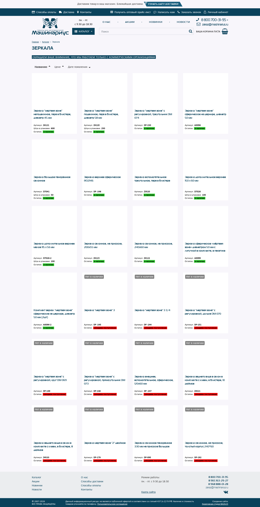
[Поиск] (190, 31)
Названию (41, 66)
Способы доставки (92, 481)
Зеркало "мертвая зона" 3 (99, 310)
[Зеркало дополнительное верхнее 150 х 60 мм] (205, 157)
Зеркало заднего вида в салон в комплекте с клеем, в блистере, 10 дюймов (205, 380)
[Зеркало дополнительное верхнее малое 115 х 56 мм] (54, 224)
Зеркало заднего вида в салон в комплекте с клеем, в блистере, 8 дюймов (53, 446)
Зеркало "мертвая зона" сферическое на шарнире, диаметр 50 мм (205, 114)
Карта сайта (148, 492)
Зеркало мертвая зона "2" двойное (105, 443)
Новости (183, 22)
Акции (130, 22)
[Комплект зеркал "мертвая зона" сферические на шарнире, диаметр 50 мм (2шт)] (54, 290)
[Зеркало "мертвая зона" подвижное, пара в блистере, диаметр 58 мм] (105, 91)
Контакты (86, 489)
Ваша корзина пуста (208, 31)
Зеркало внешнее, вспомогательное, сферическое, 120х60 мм (154, 380)
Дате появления (77, 66)
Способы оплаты (91, 485)
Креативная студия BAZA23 (215, 503)
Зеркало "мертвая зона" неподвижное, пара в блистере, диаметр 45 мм (52, 114)
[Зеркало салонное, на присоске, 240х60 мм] (155, 224)
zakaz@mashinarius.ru (215, 24)
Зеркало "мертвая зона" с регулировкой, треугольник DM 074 (153, 114)
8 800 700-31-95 (213, 20)
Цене (57, 66)
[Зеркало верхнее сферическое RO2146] (105, 157)
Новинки (155, 22)
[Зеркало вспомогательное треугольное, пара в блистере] (155, 157)
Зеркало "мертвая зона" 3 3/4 (152, 310)
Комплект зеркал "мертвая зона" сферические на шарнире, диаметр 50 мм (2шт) (54, 314)
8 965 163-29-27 (218, 480)
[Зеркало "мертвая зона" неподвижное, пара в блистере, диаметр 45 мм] (54, 91)
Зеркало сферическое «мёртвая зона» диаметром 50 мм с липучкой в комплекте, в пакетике (205, 247)
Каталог (36, 477)
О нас (107, 22)
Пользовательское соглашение (112, 503)
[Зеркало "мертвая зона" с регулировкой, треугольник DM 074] (155, 91)
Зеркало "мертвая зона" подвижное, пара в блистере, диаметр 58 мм (101, 114)
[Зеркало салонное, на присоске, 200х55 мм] (105, 224)
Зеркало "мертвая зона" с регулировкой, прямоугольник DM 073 (104, 380)
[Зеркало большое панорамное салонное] (54, 157)
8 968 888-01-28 (218, 484)
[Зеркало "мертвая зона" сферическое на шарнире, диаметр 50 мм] (205, 91)
